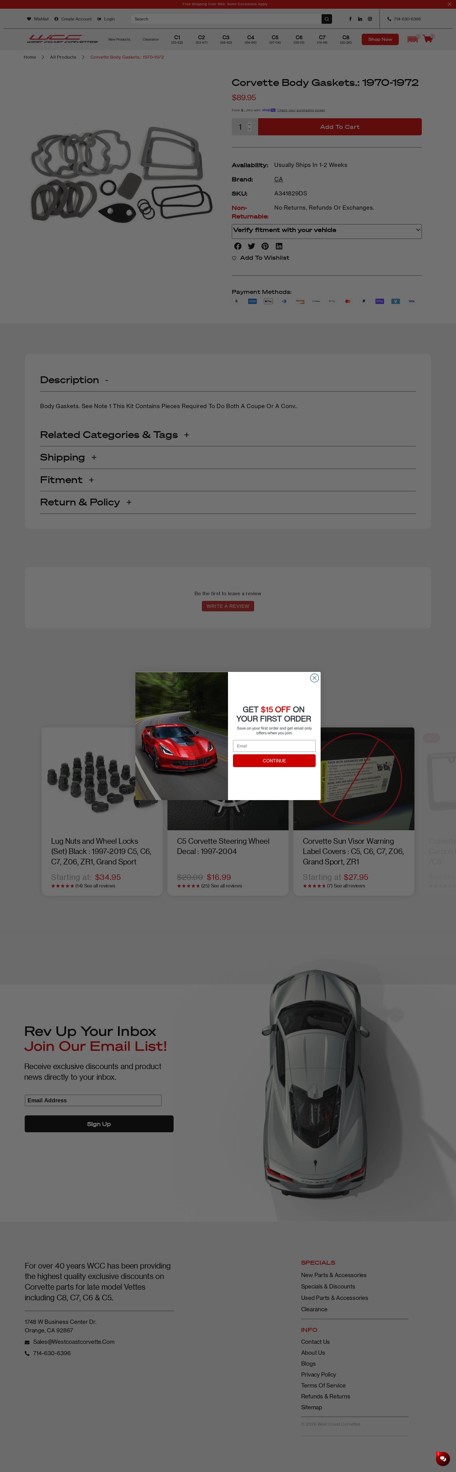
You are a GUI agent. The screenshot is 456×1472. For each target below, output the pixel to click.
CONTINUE (274, 760)
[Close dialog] (314, 678)
